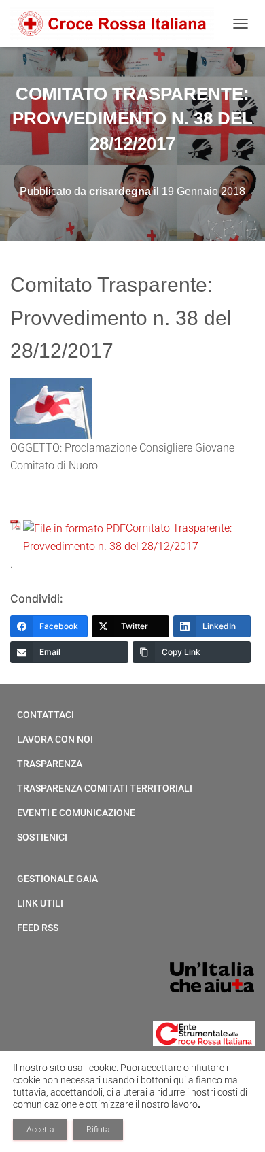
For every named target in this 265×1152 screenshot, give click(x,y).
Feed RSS (37, 927)
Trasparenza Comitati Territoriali (104, 788)
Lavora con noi (55, 739)
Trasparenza (49, 763)
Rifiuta (97, 1129)
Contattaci (45, 714)
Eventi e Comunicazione (76, 812)
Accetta (40, 1129)
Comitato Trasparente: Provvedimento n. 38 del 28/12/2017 (127, 537)
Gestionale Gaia (57, 878)
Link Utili (40, 903)
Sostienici (42, 837)
